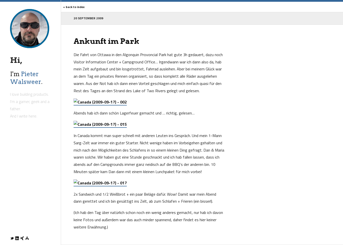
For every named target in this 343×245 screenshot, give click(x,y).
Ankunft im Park (106, 41)
